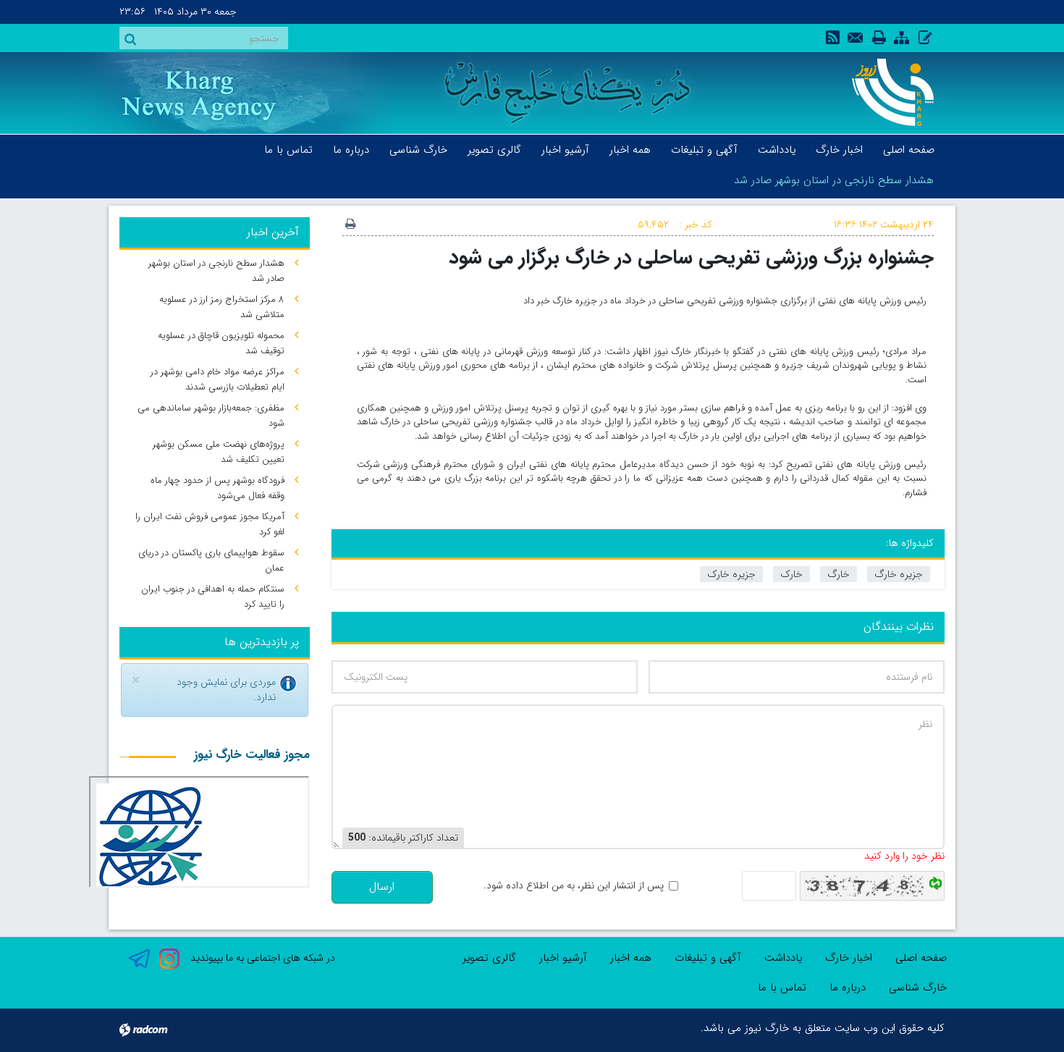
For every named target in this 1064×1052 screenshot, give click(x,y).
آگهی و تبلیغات (708, 958)
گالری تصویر (489, 958)
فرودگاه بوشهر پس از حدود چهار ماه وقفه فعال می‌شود (217, 488)
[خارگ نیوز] (885, 92)
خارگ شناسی (918, 987)
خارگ (838, 574)
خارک (791, 574)
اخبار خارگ (848, 958)
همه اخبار (630, 958)
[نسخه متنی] (350, 225)
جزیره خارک (731, 574)
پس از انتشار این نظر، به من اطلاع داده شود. (574, 885)
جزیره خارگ (898, 574)
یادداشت (783, 958)
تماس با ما (782, 987)
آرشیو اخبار (563, 958)
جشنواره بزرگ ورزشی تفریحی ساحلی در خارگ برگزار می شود (691, 257)
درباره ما (847, 987)
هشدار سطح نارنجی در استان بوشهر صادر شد (834, 180)
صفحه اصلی (921, 958)
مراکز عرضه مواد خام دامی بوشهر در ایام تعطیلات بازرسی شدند (217, 379)
